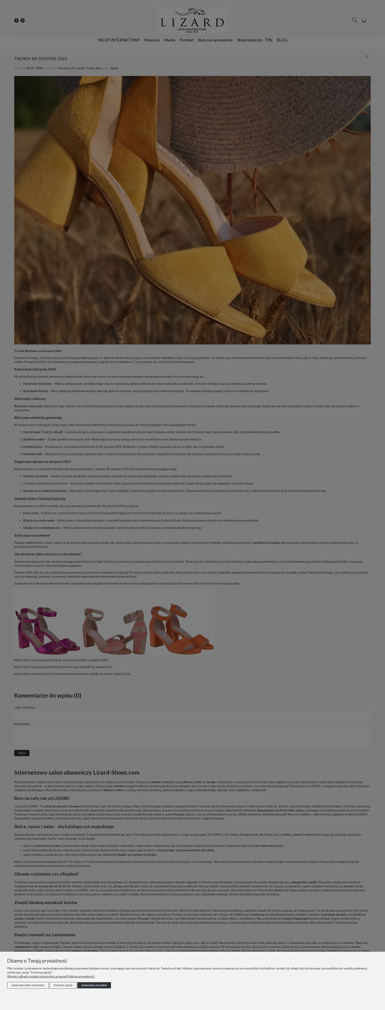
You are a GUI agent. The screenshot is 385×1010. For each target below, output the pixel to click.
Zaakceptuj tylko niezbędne (28, 985)
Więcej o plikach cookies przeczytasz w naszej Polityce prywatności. (51, 976)
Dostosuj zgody (63, 985)
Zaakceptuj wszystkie (94, 985)
